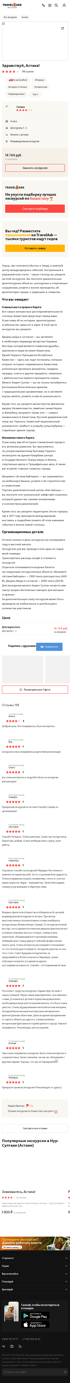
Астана (25, 17)
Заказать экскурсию (35, 168)
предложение (18, 234)
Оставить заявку (35, 248)
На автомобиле (20, 80)
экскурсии (12, 7)
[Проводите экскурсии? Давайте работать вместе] (35, 1243)
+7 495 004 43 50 (31, 1339)
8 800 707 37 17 (10, 1339)
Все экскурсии (10, 17)
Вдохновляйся (10, 1273)
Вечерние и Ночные (17, 87)
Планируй (7, 1281)
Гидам (5, 1265)
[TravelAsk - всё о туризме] (12, 5)
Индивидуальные (16, 94)
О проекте (8, 1258)
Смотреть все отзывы (35, 1128)
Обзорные (39, 80)
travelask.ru (59, 1355)
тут (56, 1111)
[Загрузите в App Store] (35, 1324)
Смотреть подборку (35, 208)
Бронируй (7, 1289)
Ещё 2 (35, 94)
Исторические (40, 87)
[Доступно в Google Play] (35, 1315)
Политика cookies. (28, 1365)
